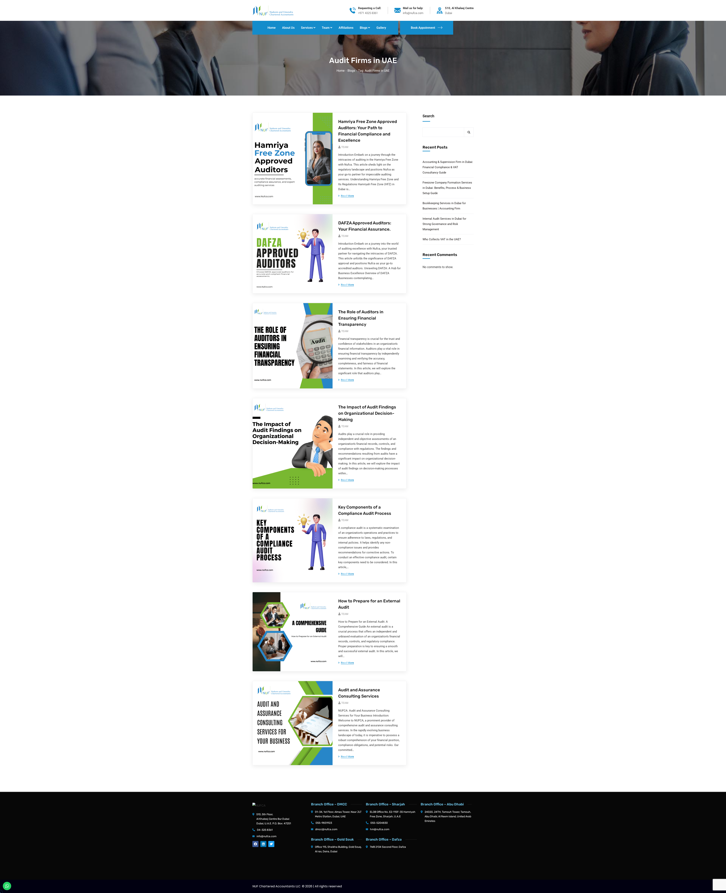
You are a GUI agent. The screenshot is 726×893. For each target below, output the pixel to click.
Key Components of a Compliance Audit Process (364, 510)
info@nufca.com (266, 836)
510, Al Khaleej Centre (459, 8)
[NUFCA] (273, 10)
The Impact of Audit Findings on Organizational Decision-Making (367, 413)
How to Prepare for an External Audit (369, 604)
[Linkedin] (263, 844)
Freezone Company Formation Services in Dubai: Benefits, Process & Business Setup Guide (447, 188)
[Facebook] (255, 844)
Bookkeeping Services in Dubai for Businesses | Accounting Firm (444, 205)
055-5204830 (379, 823)
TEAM (344, 147)
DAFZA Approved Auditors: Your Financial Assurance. (364, 226)
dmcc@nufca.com (326, 829)
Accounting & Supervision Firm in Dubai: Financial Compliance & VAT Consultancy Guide (448, 167)
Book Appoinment (423, 28)
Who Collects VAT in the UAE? (442, 239)
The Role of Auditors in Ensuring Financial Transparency (360, 318)
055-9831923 (324, 823)
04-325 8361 (265, 830)
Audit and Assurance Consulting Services (359, 693)
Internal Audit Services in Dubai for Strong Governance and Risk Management (444, 224)
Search (428, 116)
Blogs (351, 70)
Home (340, 70)
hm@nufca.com (379, 829)
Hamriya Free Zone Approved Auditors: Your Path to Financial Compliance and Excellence (367, 131)
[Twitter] (271, 844)
